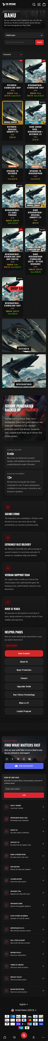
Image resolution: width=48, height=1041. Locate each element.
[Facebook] (12, 759)
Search (39, 42)
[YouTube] (29, 759)
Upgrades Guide (24, 686)
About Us (24, 662)
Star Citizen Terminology (24, 695)
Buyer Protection (24, 670)
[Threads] (24, 759)
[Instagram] (7, 759)
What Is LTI (24, 703)
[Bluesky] (18, 759)
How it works (24, 653)
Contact (24, 678)
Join (24, 795)
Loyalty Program (24, 711)
